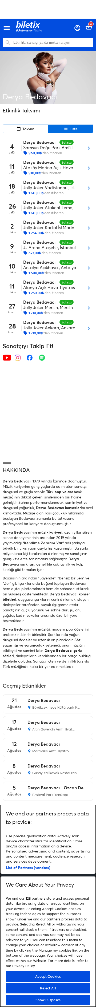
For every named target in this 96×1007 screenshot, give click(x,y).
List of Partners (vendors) (28, 867)
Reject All (48, 988)
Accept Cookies (48, 976)
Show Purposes (48, 999)
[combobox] (52, 42)
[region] (48, 906)
